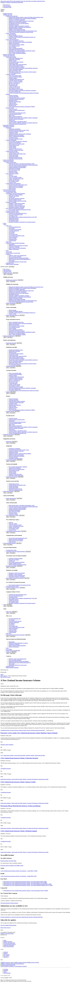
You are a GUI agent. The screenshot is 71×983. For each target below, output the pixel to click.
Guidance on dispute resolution (15, 194)
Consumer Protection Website (15, 76)
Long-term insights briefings (15, 114)
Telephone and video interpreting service (18, 213)
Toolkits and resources (14, 219)
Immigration (8, 127)
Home (2, 674)
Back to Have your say (6, 677)
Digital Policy (12, 111)
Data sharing (11, 244)
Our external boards (13, 234)
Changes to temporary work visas (16, 131)
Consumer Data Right (13, 96)
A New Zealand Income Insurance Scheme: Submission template (19, 831)
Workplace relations (30, 755)
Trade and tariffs (12, 102)
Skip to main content (5, 1)
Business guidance (13, 78)
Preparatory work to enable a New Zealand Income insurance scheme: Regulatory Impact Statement (29, 733)
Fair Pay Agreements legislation (16, 69)
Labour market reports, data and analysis (18, 64)
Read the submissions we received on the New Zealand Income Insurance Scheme (22, 917)
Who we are (8, 225)
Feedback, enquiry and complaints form (17, 255)
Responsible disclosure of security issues (18, 261)
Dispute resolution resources (15, 199)
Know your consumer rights (15, 75)
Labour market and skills (19, 755)
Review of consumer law (14, 83)
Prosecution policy (13, 239)
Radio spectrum (12, 188)
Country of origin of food (14, 86)
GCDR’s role (12, 197)
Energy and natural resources (12, 39)
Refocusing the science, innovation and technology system (21, 163)
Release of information (14, 249)
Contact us (8, 254)
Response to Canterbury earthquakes (17, 19)
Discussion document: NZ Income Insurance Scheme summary (22, 71)
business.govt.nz (12, 105)
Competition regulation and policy (16, 99)
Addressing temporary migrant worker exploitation (20, 133)
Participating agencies (13, 218)
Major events (12, 115)
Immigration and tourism (8, 945)
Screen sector (12, 120)
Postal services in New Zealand (16, 187)
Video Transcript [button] (4, 896)
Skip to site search (24, 1)
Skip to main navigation (15, 1)
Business (8, 94)
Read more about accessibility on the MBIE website (12, 865)
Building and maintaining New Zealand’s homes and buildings (22, 18)
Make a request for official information (17, 248)
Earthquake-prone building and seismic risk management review (23, 31)
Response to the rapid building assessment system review (21, 21)
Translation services (13, 215)
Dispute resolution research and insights (17, 200)
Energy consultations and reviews (16, 40)
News (7, 250)
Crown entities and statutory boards (16, 235)
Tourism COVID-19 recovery (15, 148)
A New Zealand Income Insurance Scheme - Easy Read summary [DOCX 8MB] (29, 882)
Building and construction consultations (17, 22)
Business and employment (9, 942)
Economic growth (10, 107)
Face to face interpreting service (16, 214)
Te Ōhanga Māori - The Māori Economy (18, 121)
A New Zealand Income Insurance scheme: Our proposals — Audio (19, 870)
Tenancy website (12, 38)
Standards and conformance (15, 101)
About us (11, 174)
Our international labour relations (16, 62)
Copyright (5, 969)
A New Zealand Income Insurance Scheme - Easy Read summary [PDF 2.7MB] (29, 881)
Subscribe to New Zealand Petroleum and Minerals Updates (22, 50)
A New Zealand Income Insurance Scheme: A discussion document (19, 758)
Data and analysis (7, 6)
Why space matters (13, 176)
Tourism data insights (13, 156)
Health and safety (13, 60)
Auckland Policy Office (11, 192)
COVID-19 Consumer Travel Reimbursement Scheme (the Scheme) (24, 93)
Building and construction (11, 16)
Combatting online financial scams (16, 79)
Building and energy (7, 941)
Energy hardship (12, 47)
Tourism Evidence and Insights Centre (17, 153)
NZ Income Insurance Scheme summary (9, 903)
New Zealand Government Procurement (15, 208)
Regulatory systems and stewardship (17, 203)
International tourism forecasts (15, 157)
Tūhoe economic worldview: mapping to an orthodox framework (23, 122)
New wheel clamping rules (15, 91)
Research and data (13, 171)
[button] (35, 934)
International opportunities (14, 168)
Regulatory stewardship (11, 202)
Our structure (12, 228)
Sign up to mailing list (8, 925)
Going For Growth (13, 109)
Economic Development (32, 779)
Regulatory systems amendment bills (17, 205)
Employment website (13, 63)
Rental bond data (12, 34)
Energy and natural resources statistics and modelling (20, 42)
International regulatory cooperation (16, 207)
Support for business (13, 95)
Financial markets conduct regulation (17, 98)
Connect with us (12, 182)
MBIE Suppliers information (12, 264)
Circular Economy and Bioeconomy (17, 110)
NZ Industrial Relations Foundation (16, 66)
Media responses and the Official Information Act (19, 259)
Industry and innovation (14, 179)
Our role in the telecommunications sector (18, 184)
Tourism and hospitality (11, 140)
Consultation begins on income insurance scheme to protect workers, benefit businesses (23, 730)
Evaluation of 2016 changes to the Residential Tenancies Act (22, 37)
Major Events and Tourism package (16, 143)
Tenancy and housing (10, 33)
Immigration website (13, 132)
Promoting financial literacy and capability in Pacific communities (23, 117)
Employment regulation (8, 755)
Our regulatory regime (14, 181)
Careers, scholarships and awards (16, 178)
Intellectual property (13, 104)
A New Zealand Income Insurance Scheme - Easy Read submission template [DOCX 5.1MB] (31, 885)
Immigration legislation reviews (16, 138)
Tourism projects (12, 147)
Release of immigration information (16, 136)
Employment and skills (11, 57)
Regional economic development (16, 119)
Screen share (11, 260)
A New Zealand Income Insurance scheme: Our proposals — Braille (18, 876)
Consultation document (6, 768)
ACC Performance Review (15, 73)
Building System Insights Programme (17, 29)
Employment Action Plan (14, 59)
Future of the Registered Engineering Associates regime (21, 32)
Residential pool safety (14, 24)
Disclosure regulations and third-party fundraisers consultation (22, 90)
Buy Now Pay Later (13, 84)
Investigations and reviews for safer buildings (19, 23)
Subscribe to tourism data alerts (15, 158)
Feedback (5, 953)
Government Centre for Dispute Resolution (15, 193)
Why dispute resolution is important (16, 198)
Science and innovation (11, 162)
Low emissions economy (14, 45)
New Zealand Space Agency (12, 173)
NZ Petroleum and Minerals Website (17, 52)
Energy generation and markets (15, 48)
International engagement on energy (17, 49)
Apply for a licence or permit (15, 177)
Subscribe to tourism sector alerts (16, 150)
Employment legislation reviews (16, 58)
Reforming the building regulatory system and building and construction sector (26, 17)
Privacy (5, 971)
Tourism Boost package (14, 145)
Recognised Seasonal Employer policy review (19, 130)
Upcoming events (10, 263)
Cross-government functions (9, 944)
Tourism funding (12, 146)
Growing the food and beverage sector (17, 112)
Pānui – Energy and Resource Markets (17, 53)
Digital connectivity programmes (16, 186)
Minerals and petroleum (14, 43)
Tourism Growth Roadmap (15, 142)
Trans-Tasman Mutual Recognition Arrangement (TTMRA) (22, 106)
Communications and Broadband (13, 183)
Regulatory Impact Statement (7, 744)
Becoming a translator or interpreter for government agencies (22, 222)
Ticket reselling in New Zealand (16, 89)
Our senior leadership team (15, 227)
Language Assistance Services (12, 212)
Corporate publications (14, 230)
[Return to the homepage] (12, 2)
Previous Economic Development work (17, 124)
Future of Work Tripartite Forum (16, 65)
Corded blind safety (13, 85)
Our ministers (12, 232)
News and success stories (14, 169)
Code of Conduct (12, 238)
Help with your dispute (14, 196)
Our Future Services (13, 137)
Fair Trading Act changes (14, 88)
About (4, 940)
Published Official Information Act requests (18, 245)
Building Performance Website (15, 28)
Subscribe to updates (13, 172)
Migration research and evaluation (16, 135)
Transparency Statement (14, 246)
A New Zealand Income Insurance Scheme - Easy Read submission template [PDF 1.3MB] (31, 884)
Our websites (9, 251)
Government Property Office (12, 210)
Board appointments (13, 236)
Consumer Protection (10, 74)
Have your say (6, 4)
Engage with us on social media (13, 253)
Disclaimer (5, 970)
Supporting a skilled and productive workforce (19, 26)
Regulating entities (13, 100)
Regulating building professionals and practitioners (20, 27)
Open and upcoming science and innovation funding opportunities (23, 165)
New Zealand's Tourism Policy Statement (18, 141)
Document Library (7, 7)
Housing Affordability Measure (16, 35)
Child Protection (12, 240)
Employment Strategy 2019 (15, 70)
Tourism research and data (12, 151)
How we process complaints (15, 256)
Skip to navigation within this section (37, 1)
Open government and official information (15, 243)
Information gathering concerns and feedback (19, 258)
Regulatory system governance (15, 204)
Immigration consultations (14, 129)
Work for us (8, 241)
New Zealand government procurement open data (20, 209)
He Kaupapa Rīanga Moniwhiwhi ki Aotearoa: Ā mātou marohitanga (20, 806)
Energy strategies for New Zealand (16, 44)
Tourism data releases (13, 155)
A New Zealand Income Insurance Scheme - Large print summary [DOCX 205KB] (29, 890)
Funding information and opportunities (17, 167)
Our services (11, 233)
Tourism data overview (14, 152)
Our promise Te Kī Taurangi (15, 229)
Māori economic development (15, 116)
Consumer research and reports (15, 80)
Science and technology (8, 946)
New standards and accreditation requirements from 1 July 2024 (23, 217)
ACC (2, 755)
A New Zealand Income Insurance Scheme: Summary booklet (18, 782)
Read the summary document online (8, 860)
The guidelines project (14, 220)
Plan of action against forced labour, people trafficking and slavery (23, 68)
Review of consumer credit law (16, 81)
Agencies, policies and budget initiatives (17, 166)
